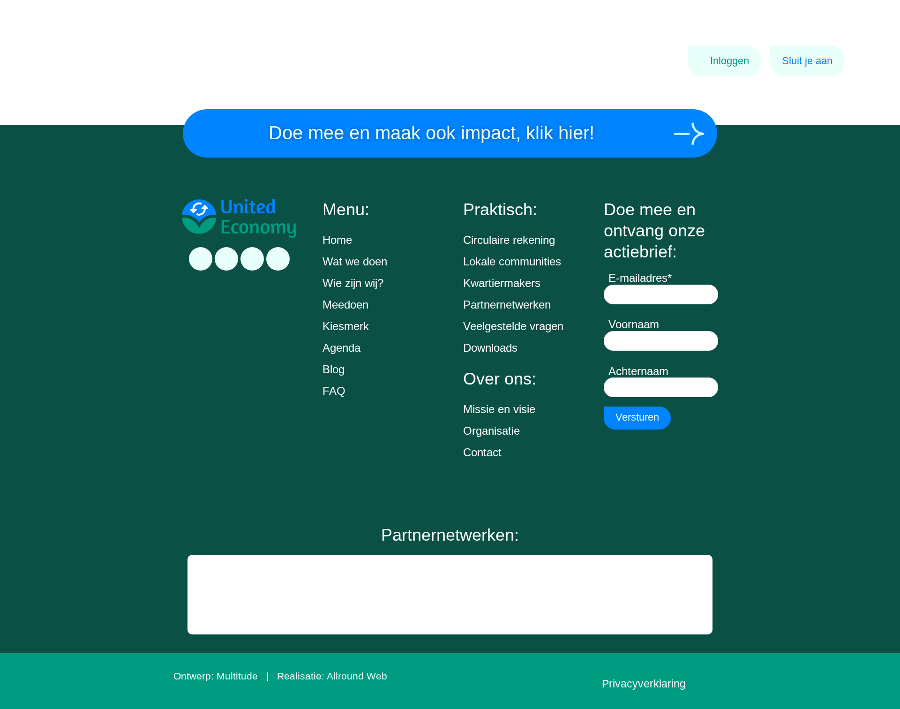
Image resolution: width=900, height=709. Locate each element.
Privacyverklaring (644, 684)
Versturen (637, 417)
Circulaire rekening (509, 240)
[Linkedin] (200, 259)
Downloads (490, 347)
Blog (333, 369)
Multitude (237, 676)
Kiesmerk (345, 326)
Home (337, 240)
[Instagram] (252, 259)
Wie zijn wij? (352, 283)
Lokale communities (512, 261)
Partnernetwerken (507, 304)
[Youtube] (278, 259)
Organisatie (491, 430)
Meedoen (345, 304)
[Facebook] (226, 259)
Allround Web (357, 676)
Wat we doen (354, 261)
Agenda (341, 347)
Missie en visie (499, 409)
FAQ (333, 391)
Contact (482, 452)
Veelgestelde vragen (513, 326)
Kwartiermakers (501, 283)
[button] (196, 594)
